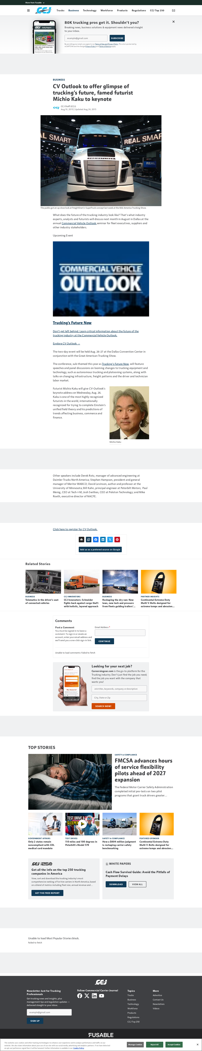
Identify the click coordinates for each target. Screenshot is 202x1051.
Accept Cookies (174, 1044)
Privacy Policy (90, 46)
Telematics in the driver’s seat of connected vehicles (41, 601)
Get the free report (47, 893)
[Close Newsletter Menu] (173, 21)
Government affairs (39, 838)
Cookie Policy (78, 1048)
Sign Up (35, 1020)
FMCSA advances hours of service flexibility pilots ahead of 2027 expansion (143, 770)
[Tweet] (110, 539)
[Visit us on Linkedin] (94, 995)
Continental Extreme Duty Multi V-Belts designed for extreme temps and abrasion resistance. (156, 603)
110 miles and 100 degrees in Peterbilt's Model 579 (81, 843)
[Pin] (117, 539)
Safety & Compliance (126, 755)
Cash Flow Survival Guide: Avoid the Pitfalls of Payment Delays (138, 874)
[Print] (81, 539)
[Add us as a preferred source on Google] (88, 539)
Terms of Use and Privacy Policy (106, 44)
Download (116, 884)
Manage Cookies (135, 1044)
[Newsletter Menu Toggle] (173, 10)
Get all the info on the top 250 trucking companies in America (58, 871)
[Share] (96, 539)
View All (137, 884)
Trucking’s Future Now (115, 364)
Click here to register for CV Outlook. (75, 529)
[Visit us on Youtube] (101, 995)
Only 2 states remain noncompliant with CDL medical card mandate (41, 845)
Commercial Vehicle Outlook (79, 223)
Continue (104, 641)
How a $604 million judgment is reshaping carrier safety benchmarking (119, 845)
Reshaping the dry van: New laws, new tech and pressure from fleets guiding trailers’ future (118, 603)
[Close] (198, 1044)
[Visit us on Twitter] (87, 995)
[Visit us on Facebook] (79, 995)
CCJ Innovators (72, 596)
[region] (101, 1045)
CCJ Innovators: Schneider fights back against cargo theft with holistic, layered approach (81, 603)
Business (59, 79)
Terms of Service (105, 46)
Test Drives (71, 838)
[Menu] (28, 10)
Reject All (155, 1044)
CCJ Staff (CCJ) (68, 106)
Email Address (102, 627)
